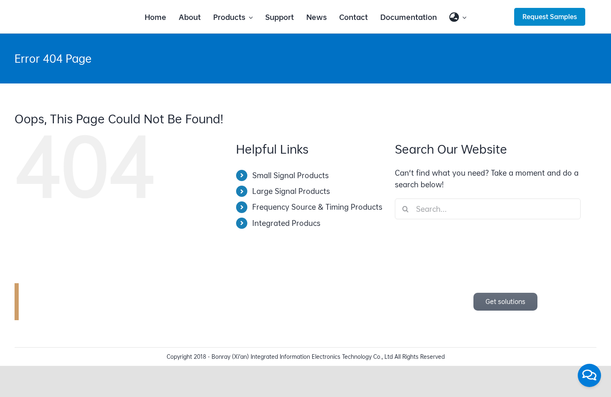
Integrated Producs (286, 223)
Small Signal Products (290, 175)
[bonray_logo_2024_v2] (72, 11)
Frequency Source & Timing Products (317, 207)
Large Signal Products (291, 191)
